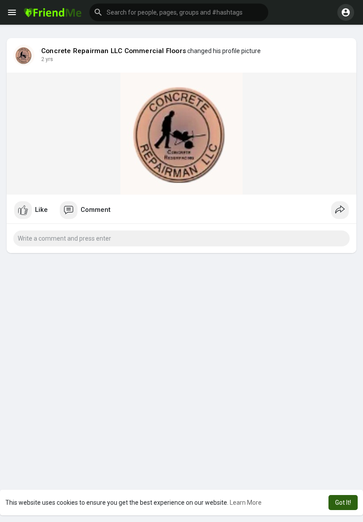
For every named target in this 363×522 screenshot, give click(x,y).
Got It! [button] (343, 502)
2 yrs (47, 59)
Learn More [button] (246, 502)
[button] (178, 12)
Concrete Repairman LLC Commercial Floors (113, 51)
